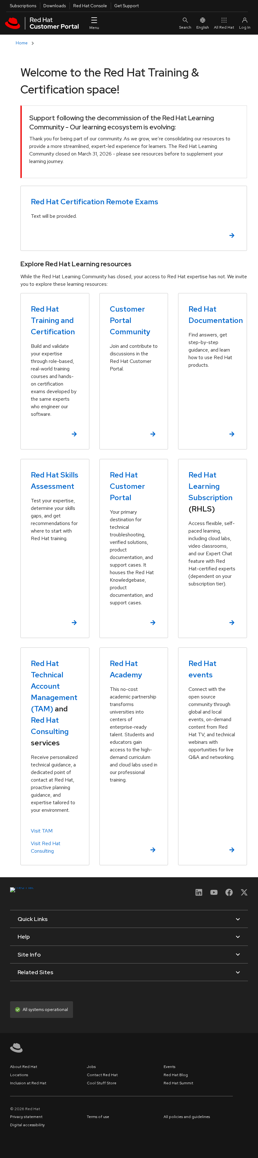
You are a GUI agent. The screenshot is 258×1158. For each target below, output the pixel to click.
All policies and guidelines (187, 1116)
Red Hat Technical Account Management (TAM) (54, 686)
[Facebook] (229, 894)
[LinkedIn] (199, 894)
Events (169, 1066)
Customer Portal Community (130, 320)
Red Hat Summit (178, 1083)
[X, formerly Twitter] (244, 892)
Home (22, 43)
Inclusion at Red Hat (28, 1083)
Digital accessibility (27, 1124)
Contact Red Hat (102, 1074)
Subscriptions (23, 5)
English (202, 27)
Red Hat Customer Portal (127, 486)
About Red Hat (23, 1066)
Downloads (54, 5)
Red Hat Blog (176, 1074)
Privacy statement (26, 1116)
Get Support (126, 5)
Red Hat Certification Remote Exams (94, 201)
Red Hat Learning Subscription (210, 486)
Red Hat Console (90, 5)
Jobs (91, 1066)
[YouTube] (214, 894)
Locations (19, 1074)
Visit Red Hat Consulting (45, 847)
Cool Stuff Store (101, 1083)
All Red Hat (224, 27)
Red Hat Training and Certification (53, 320)
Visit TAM (42, 831)
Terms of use (98, 1116)
